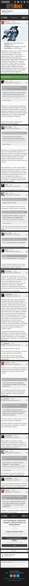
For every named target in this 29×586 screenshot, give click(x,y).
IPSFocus (18, 571)
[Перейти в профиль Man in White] (2, 127)
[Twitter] (17, 575)
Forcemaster (8, 271)
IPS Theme (11, 571)
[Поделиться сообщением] (26, 23)
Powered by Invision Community (14, 580)
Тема (6, 572)
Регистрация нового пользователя (14, 538)
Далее (23, 17)
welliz (6, 184)
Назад (5, 17)
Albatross (7, 13)
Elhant (7, 250)
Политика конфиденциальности (17, 572)
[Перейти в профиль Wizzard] (2, 344)
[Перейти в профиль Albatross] (2, 22)
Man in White (8, 127)
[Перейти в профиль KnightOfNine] (2, 295)
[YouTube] (14, 575)
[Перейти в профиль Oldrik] (2, 81)
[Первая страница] (2, 18)
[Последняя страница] (27, 18)
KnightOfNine (8, 294)
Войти (14, 545)
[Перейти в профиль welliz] (2, 185)
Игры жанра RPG (23, 13)
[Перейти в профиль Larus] (2, 194)
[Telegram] (11, 575)
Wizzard (7, 343)
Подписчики (13, 550)
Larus (6, 193)
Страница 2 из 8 (14, 17)
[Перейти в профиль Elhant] (2, 250)
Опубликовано (12, 23)
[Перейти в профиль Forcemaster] (2, 271)
